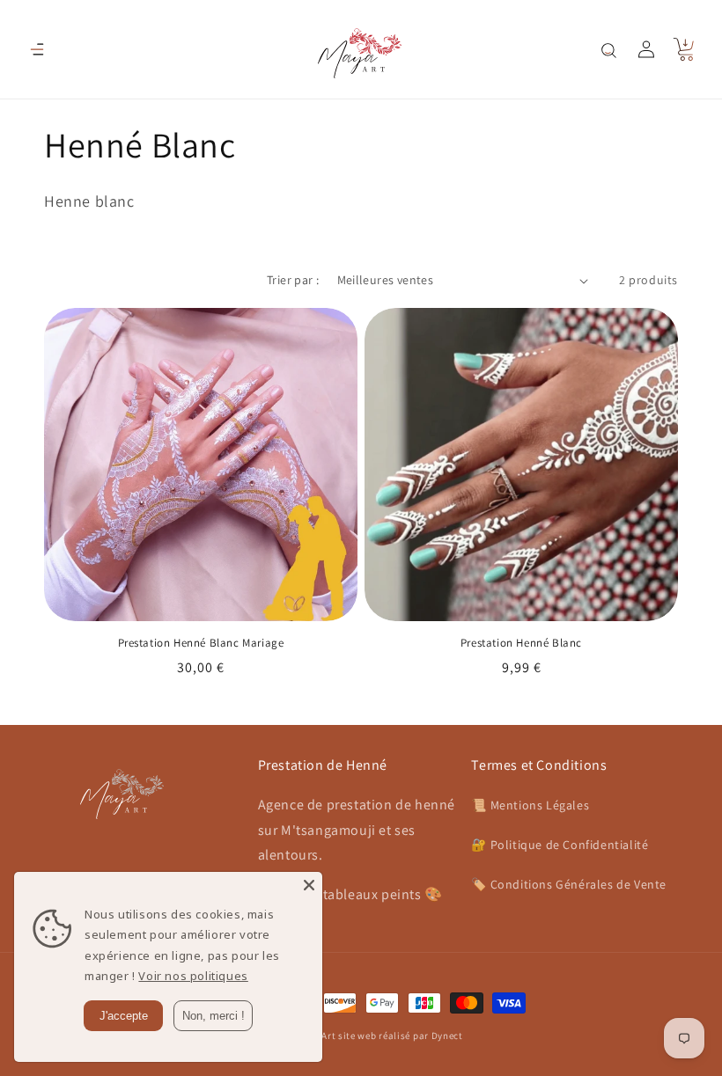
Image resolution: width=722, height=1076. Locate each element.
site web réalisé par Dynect (400, 1035)
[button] (37, 49)
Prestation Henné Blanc (521, 643)
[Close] (309, 885)
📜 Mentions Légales (530, 805)
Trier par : (293, 280)
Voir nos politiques (192, 976)
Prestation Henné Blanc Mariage (201, 643)
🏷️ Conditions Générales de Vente (569, 884)
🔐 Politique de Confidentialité (559, 845)
